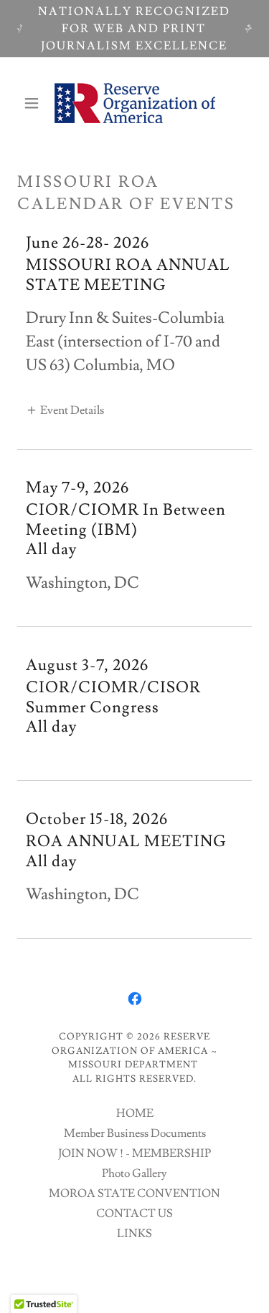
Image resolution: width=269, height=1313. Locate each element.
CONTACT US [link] (134, 1213)
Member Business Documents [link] (135, 1133)
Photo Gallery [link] (134, 1173)
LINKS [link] (134, 1233)
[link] (135, 103)
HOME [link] (135, 1113)
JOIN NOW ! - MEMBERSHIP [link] (134, 1153)
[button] (34, 103)
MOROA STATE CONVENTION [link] (134, 1193)
